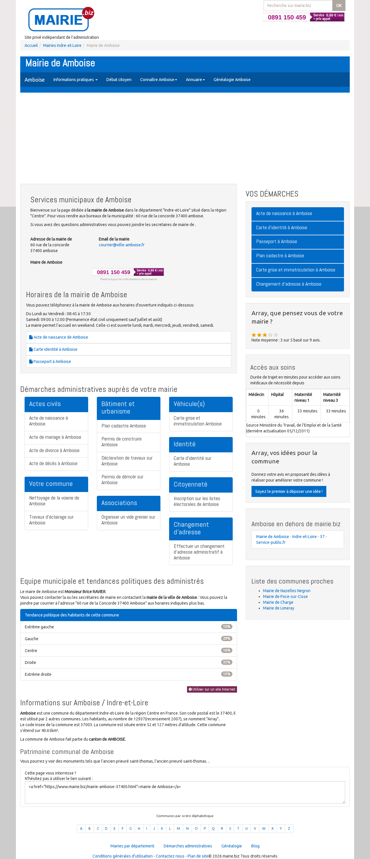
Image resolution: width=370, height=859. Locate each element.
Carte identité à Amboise (55, 349)
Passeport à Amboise (52, 361)
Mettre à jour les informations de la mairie (128, 279)
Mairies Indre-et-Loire (62, 45)
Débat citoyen (119, 79)
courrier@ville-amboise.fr (122, 245)
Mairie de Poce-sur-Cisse (285, 596)
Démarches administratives (188, 846)
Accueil (31, 45)
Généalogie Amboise (232, 79)
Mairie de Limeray (278, 608)
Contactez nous (170, 856)
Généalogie (231, 846)
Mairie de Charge (278, 602)
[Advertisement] (185, 138)
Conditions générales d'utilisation (122, 856)
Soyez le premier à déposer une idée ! (289, 491)
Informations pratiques (74, 79)
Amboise (35, 79)
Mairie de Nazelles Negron (286, 590)
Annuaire (194, 79)
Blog (255, 846)
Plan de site (198, 856)
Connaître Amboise (157, 79)
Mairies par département (132, 846)
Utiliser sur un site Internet (213, 689)
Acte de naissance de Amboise (60, 337)
